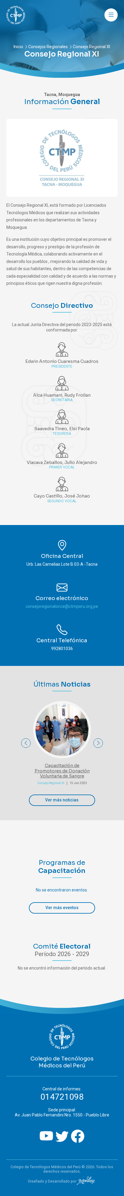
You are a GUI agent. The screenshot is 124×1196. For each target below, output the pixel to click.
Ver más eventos (62, 907)
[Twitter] (62, 1137)
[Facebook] (77, 1137)
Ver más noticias (62, 800)
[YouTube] (46, 1137)
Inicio (18, 46)
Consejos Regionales (48, 46)
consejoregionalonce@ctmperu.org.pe (62, 606)
